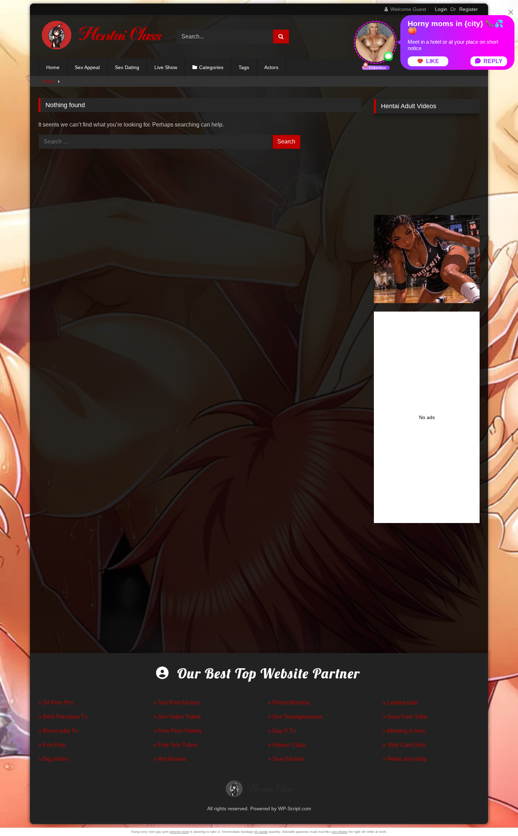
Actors (271, 67)
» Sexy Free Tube (405, 717)
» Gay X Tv (282, 731)
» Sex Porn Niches (176, 703)
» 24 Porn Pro (55, 703)
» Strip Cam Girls (404, 745)
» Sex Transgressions (295, 717)
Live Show (165, 67)
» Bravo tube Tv (58, 731)
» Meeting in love (404, 731)
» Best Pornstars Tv (62, 717)
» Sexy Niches (286, 759)
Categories (211, 67)
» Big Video (53, 759)
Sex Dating (127, 67)
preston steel (179, 832)
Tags (244, 67)
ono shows (339, 832)
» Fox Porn (52, 745)
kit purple (261, 832)
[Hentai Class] (100, 36)
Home (53, 67)
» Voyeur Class (287, 745)
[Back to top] (496, 815)
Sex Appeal (87, 67)
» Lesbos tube (400, 703)
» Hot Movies (169, 759)
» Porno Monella (288, 703)
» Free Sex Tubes (175, 745)
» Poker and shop (405, 759)
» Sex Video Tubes (177, 717)
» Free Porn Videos (177, 731)
